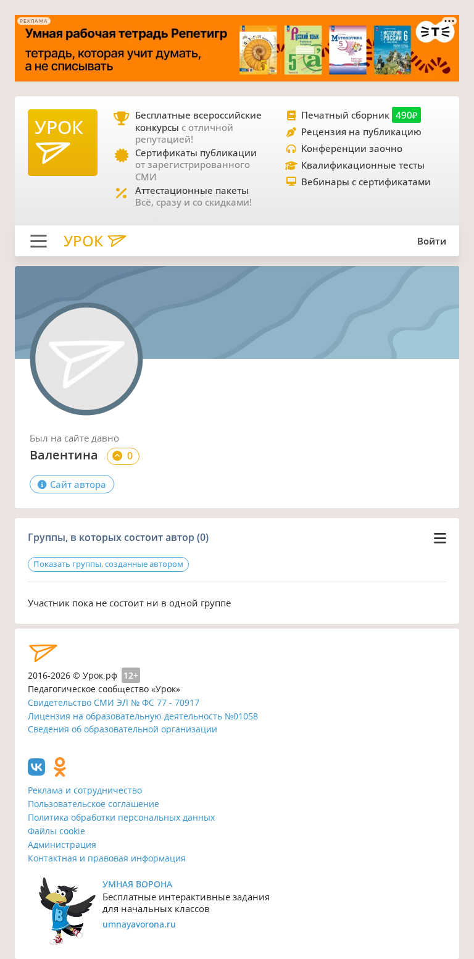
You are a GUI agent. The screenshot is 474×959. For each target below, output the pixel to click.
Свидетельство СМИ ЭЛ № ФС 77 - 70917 (113, 702)
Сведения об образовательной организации (122, 729)
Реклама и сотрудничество (85, 790)
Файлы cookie (56, 831)
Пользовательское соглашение (93, 804)
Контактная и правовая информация (107, 858)
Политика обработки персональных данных (121, 817)
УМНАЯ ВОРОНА (137, 884)
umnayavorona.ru (139, 924)
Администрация (62, 844)
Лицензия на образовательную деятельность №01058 (143, 716)
